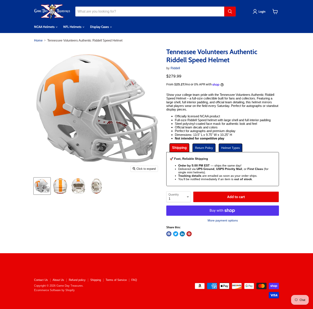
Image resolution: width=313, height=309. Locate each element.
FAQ (134, 280)
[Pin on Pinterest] (189, 233)
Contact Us (41, 280)
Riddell (175, 68)
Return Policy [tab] (204, 147)
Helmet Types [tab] (230, 147)
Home (38, 40)
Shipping (95, 280)
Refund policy (77, 280)
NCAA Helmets (44, 27)
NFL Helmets (72, 27)
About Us (58, 280)
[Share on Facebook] (168, 233)
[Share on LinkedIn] (182, 233)
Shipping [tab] (179, 147)
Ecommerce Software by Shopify (54, 290)
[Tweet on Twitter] (175, 233)
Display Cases (99, 27)
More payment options (223, 220)
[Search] (230, 11)
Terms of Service (116, 280)
